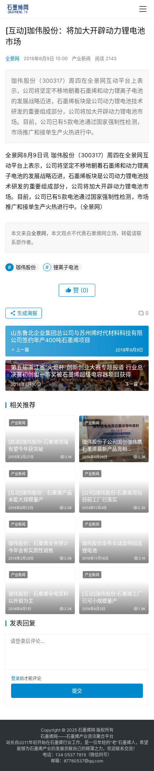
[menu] (142, 9)
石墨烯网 (86, 730)
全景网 (12, 58)
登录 (15, 678)
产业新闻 (81, 58)
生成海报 (26, 313)
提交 (77, 691)
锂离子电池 (65, 267)
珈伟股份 (26, 267)
